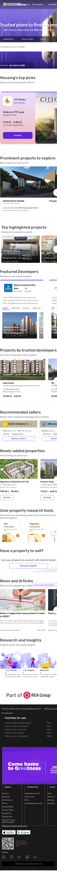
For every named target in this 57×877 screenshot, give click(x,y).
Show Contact (20, 439)
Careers (5, 793)
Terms (4, 803)
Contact (18, 135)
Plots (43, 39)
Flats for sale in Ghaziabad (16, 726)
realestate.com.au (32, 793)
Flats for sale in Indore (14, 733)
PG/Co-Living (27, 39)
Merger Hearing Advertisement (8, 821)
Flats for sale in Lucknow (16, 729)
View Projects (19, 103)
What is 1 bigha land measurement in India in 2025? (22, 615)
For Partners (7, 800)
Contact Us (6, 813)
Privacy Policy (8, 810)
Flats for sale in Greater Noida (18, 723)
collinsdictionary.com (33, 803)
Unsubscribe (7, 817)
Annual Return (8, 807)
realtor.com (29, 797)
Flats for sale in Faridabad (16, 736)
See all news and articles (44, 585)
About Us (6, 797)
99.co (27, 800)
